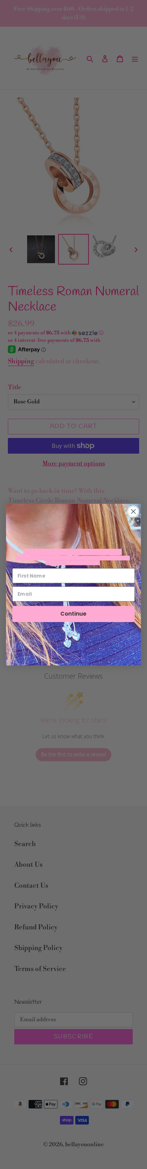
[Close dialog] (133, 511)
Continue (73, 613)
